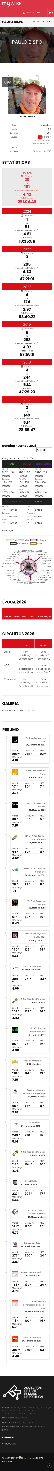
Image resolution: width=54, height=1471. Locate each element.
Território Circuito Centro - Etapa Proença (33, 1092)
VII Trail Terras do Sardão (36, 903)
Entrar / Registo (35, 12)
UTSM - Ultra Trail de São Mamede (35, 838)
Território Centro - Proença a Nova (36, 1212)
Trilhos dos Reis (32, 1243)
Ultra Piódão (31, 1181)
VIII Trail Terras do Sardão (36, 805)
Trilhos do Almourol (31, 1060)
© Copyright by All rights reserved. (22, 1459)
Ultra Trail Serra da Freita (36, 772)
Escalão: (6, 479)
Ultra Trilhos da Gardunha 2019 (38, 1030)
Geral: (5, 469)
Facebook (9, 1443)
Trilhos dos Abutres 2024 (36, 740)
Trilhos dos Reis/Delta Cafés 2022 (34, 935)
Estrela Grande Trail (31, 1272)
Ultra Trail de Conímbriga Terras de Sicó (34, 1305)
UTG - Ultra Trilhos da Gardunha (35, 870)
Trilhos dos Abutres (31, 966)
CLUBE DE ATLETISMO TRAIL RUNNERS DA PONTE (41, 140)
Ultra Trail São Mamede (33, 999)
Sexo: (5, 489)
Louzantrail (34, 1122)
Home (36, 21)
